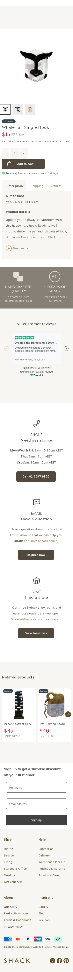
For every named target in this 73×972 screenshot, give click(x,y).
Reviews (44, 920)
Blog (42, 913)
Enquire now (36, 555)
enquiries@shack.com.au (41, 541)
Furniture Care (49, 875)
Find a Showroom (16, 913)
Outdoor (10, 875)
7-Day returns (55, 185)
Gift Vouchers (13, 882)
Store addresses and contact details (36, 619)
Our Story (10, 907)
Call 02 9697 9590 (36, 476)
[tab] (14, 185)
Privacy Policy (13, 926)
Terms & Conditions (17, 920)
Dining (8, 849)
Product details (14, 185)
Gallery (43, 907)
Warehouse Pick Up (52, 862)
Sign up (36, 820)
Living (8, 862)
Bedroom (10, 855)
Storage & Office (15, 868)
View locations (36, 633)
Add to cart (25, 164)
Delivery (44, 855)
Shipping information (36, 185)
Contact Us (46, 849)
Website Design (41, 947)
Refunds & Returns (52, 868)
